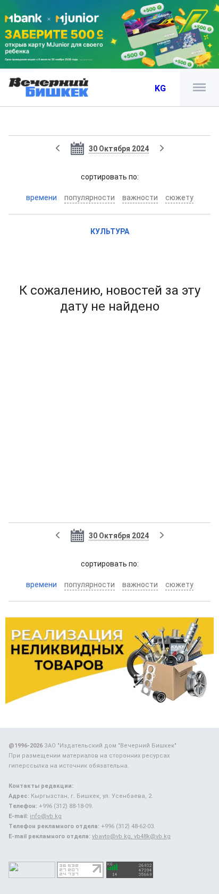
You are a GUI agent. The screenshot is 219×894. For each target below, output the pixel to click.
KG (160, 88)
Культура (109, 231)
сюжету (179, 197)
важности (140, 197)
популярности (89, 197)
